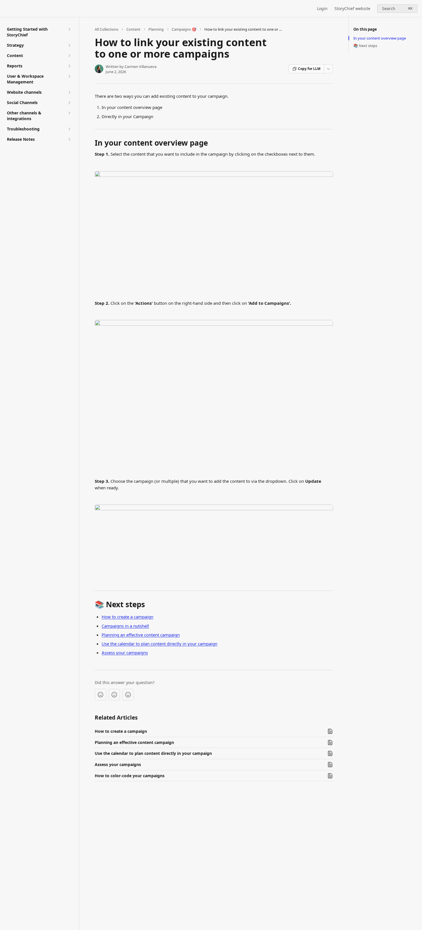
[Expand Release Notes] (69, 139)
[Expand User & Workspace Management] (69, 76)
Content (133, 29)
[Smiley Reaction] (128, 694)
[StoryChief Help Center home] (6, 8)
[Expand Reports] (69, 66)
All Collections (106, 29)
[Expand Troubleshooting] (69, 129)
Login (322, 8)
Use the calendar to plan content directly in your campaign (159, 643)
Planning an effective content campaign (141, 635)
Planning (156, 29)
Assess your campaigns (125, 652)
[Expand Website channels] (69, 92)
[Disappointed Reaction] (100, 694)
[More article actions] (328, 68)
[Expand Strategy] (69, 45)
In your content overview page (379, 38)
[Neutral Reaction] (114, 694)
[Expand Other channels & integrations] (69, 113)
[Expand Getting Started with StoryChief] (69, 29)
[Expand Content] (69, 56)
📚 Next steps (365, 45)
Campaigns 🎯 (184, 29)
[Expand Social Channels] (69, 103)
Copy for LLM (309, 68)
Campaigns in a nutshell (125, 626)
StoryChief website (352, 8)
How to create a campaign (127, 617)
